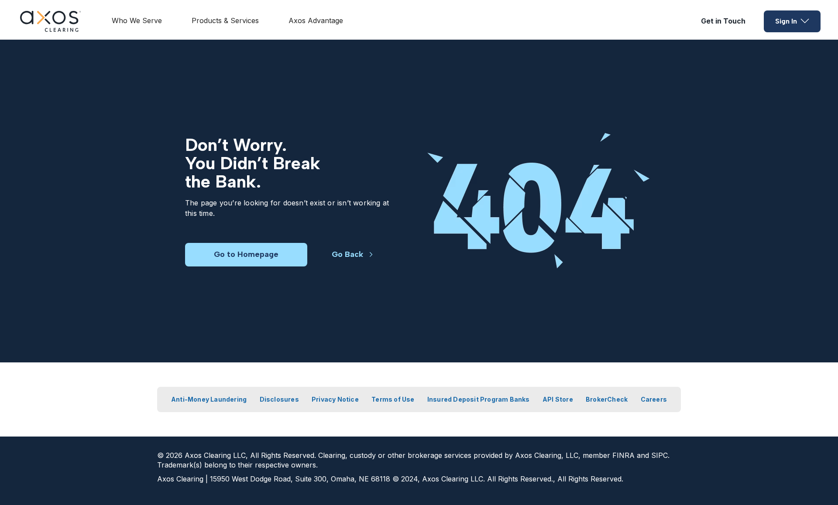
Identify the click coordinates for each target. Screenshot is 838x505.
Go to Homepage (246, 254)
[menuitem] (137, 21)
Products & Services (225, 20)
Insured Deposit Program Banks (478, 399)
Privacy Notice (335, 399)
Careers (654, 399)
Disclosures (279, 399)
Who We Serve (137, 20)
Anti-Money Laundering (209, 399)
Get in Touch (723, 21)
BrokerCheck (607, 399)
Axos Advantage (315, 20)
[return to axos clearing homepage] (50, 21)
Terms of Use (392, 399)
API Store (558, 399)
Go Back (347, 254)
